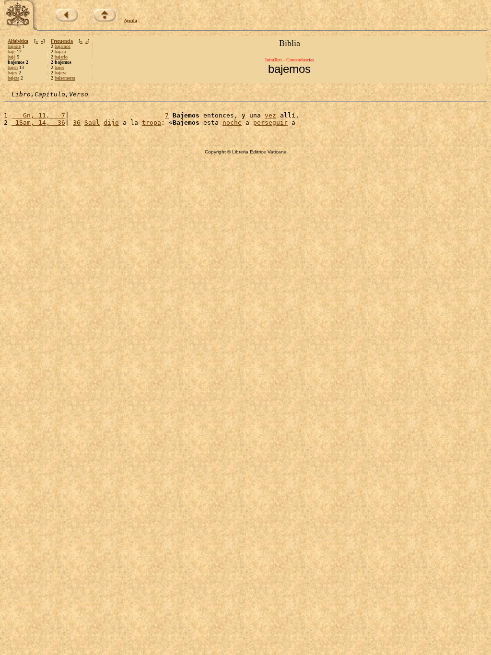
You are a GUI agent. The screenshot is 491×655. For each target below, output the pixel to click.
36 (77, 122)
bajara (60, 51)
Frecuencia (62, 41)
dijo (111, 122)
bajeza (13, 78)
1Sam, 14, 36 (38, 122)
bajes (12, 72)
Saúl (92, 122)
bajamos (62, 46)
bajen (13, 67)
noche (232, 122)
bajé (11, 56)
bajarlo (61, 56)
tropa (151, 122)
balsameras (65, 78)
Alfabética (18, 41)
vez (270, 115)
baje (11, 51)
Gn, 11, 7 (38, 115)
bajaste (14, 46)
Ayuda (130, 20)
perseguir (270, 122)
